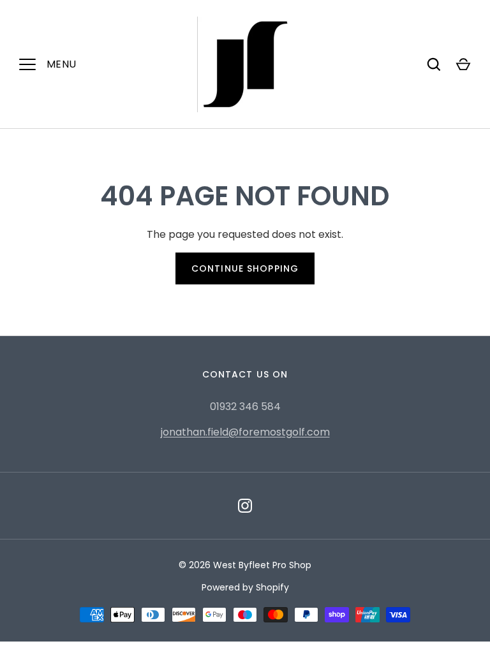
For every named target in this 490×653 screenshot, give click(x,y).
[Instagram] (245, 506)
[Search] (434, 64)
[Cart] (463, 64)
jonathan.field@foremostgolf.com (245, 432)
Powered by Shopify (245, 587)
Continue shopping (245, 268)
